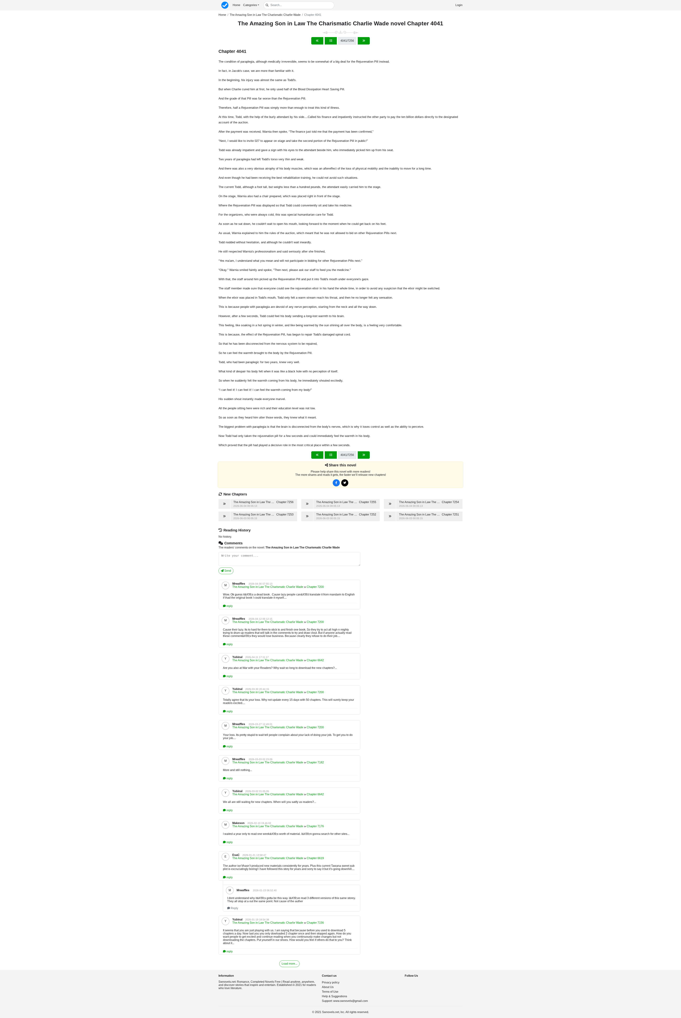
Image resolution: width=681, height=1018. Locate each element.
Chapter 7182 (315, 762)
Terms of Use (330, 991)
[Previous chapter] (317, 41)
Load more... (289, 963)
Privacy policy (330, 982)
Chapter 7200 (315, 586)
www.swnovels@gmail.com (350, 1000)
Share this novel (342, 465)
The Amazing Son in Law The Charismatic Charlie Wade (265, 14)
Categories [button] (250, 5)
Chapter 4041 (312, 14)
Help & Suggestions (334, 996)
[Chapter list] (331, 41)
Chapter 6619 (315, 858)
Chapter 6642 (315, 660)
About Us (328, 987)
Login (459, 5)
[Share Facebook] (336, 482)
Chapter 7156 (315, 922)
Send (227, 570)
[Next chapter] (364, 41)
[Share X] (344, 482)
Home (236, 5)
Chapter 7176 (315, 826)
